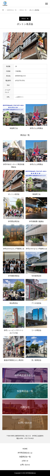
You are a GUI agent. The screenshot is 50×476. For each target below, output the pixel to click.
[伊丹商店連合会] (22, 3)
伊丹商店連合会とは (25, 453)
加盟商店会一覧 (25, 457)
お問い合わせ (25, 465)
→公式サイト (19, 97)
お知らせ (25, 461)
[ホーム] (3, 10)
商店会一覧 (25, 18)
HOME (25, 449)
